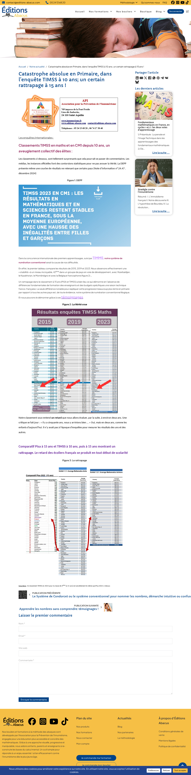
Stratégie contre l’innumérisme (146, 190)
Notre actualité (37, 66)
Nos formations (99, 11)
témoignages (72, 297)
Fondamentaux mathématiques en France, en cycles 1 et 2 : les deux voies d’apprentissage (154, 126)
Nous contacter (84, 738)
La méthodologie (126, 738)
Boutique (146, 11)
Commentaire (26, 660)
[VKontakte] (166, 78)
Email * (22, 635)
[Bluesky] (137, 82)
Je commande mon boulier (96, 765)
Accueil (80, 11)
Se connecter (175, 11)
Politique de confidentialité (172, 746)
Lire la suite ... (161, 152)
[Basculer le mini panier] (187, 11)
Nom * (22, 623)
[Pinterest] (158, 78)
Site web (23, 648)
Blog (159, 11)
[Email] (141, 78)
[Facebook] (150, 78)
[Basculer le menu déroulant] (137, 2)
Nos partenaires (126, 732)
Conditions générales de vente (171, 733)
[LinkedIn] (137, 78)
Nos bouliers (124, 11)
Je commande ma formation (96, 758)
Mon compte (82, 743)
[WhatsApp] (154, 78)
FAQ (165, 2)
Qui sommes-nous (150, 2)
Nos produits (82, 726)
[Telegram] (162, 78)
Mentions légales (167, 740)
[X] (145, 78)
